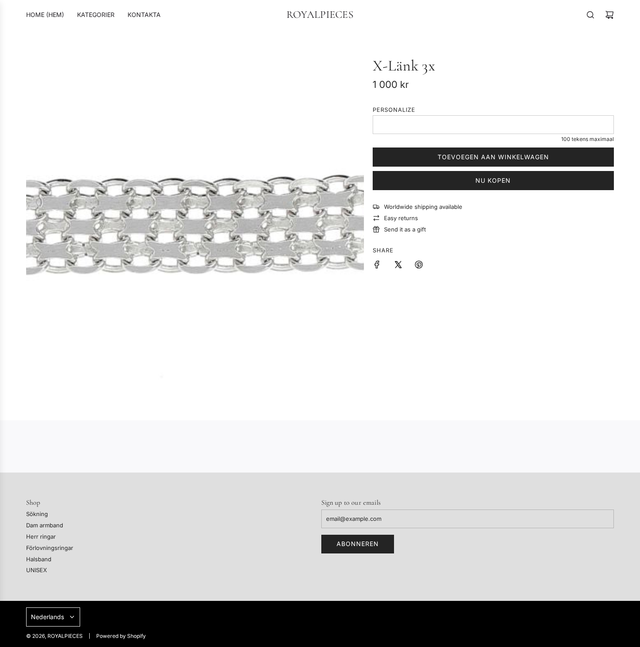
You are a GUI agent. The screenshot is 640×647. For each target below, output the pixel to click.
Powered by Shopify (121, 636)
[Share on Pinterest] (418, 266)
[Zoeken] (590, 14)
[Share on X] (398, 266)
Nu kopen (493, 180)
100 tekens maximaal (587, 139)
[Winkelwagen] (609, 14)
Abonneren (358, 543)
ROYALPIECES (320, 15)
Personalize (394, 109)
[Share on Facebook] (377, 266)
